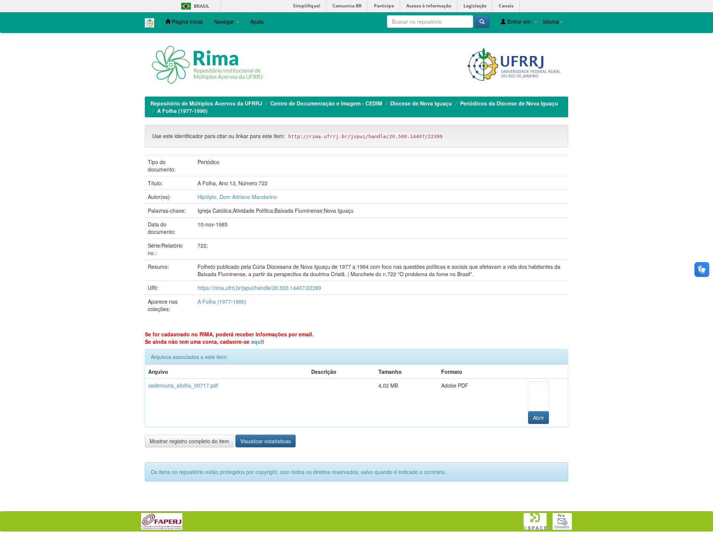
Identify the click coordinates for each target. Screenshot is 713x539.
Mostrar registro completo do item (189, 441)
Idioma (551, 21)
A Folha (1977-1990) (182, 110)
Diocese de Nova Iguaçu (421, 103)
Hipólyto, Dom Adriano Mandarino (237, 196)
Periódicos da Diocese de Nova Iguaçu (509, 103)
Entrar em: (520, 21)
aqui (256, 341)
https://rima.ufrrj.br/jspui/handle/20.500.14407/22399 (259, 287)
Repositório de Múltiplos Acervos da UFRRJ (206, 103)
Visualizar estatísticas (265, 441)
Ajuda (257, 21)
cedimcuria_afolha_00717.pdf (183, 385)
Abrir (538, 417)
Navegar (224, 21)
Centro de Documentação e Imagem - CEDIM (326, 103)
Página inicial (186, 21)
